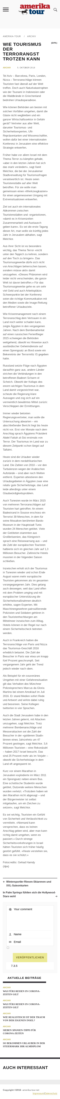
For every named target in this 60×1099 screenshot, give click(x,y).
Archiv (31, 36)
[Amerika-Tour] (34, 9)
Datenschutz (51, 1093)
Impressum (38, 1093)
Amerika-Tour (12, 36)
